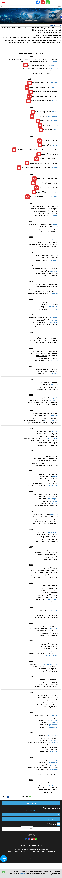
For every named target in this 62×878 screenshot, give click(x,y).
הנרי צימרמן (54, 121)
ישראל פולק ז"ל (53, 736)
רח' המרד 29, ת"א (26, 851)
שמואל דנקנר (54, 740)
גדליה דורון (54, 783)
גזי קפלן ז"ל (54, 318)
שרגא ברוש (54, 196)
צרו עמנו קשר (31, 803)
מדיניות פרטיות (43, 850)
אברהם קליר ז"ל (53, 772)
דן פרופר (55, 501)
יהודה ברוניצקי (53, 725)
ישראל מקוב (54, 271)
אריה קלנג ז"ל (53, 485)
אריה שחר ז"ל (53, 715)
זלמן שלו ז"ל (54, 752)
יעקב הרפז (54, 385)
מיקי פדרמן (54, 260)
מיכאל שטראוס (53, 628)
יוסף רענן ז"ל (54, 722)
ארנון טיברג (54, 320)
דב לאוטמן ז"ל (53, 651)
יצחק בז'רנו (54, 69)
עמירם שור (54, 168)
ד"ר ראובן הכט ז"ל (52, 785)
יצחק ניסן (55, 309)
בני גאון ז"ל (54, 398)
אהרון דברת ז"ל (53, 499)
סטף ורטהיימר (53, 765)
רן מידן (56, 130)
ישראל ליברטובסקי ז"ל (51, 664)
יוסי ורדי (55, 227)
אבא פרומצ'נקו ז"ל (52, 655)
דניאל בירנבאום (53, 116)
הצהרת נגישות (24, 850)
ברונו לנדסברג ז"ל (52, 532)
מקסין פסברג (54, 216)
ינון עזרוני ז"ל (54, 770)
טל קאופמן (54, 65)
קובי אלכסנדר (53, 307)
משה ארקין (54, 431)
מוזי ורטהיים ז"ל (53, 438)
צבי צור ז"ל (54, 610)
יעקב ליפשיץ (54, 514)
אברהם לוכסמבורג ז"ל (51, 420)
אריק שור (55, 145)
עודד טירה (54, 416)
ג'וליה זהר (55, 87)
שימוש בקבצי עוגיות (34, 850)
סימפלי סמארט (31, 858)
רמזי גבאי (55, 374)
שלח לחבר (4, 796)
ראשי (35, 21)
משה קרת (55, 503)
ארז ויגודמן (54, 224)
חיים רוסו (55, 293)
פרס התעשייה (29, 21)
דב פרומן (55, 476)
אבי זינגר (55, 112)
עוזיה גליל (55, 760)
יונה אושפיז (54, 743)
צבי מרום (55, 101)
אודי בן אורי (54, 83)
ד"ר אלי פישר (53, 400)
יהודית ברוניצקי (53, 727)
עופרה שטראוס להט (52, 322)
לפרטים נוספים (22, 873)
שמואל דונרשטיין (53, 192)
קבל (3, 872)
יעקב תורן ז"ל (53, 360)
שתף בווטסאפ (25, 796)
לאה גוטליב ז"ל (53, 720)
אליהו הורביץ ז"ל (53, 763)
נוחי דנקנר (55, 240)
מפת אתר (17, 850)
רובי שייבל (54, 125)
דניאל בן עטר (54, 62)
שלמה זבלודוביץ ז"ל (51, 600)
